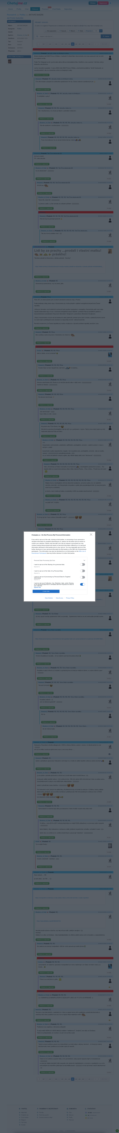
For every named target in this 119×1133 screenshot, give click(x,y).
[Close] (91, 535)
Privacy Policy (70, 598)
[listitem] (59, 560)
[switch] (82, 564)
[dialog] (59, 566)
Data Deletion (49, 598)
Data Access (59, 598)
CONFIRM (46, 591)
